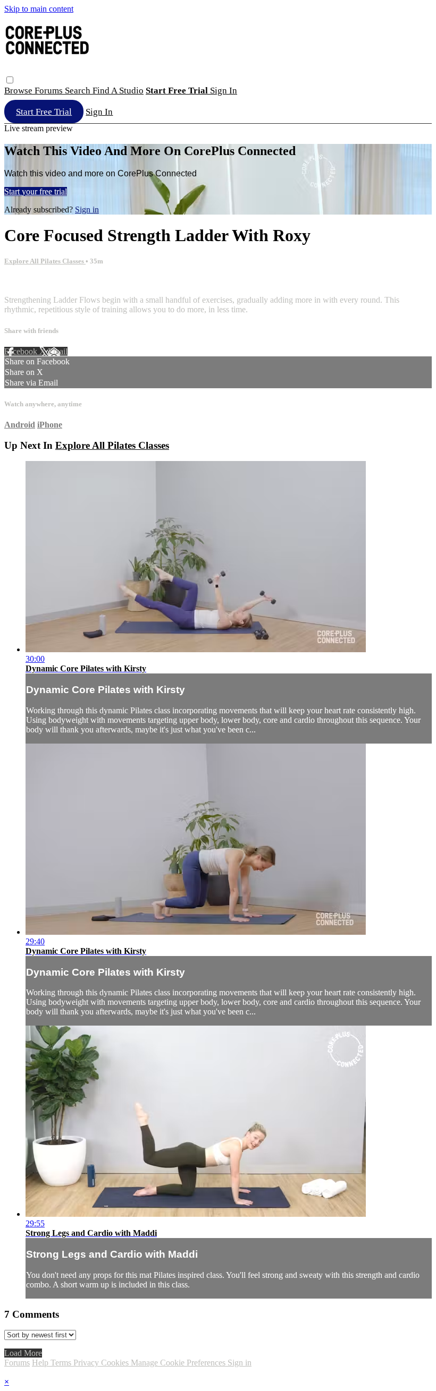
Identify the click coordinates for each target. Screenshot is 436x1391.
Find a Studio (118, 91)
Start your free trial (35, 191)
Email (58, 351)
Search (79, 91)
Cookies (116, 1362)
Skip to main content (38, 8)
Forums (50, 91)
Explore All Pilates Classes (45, 261)
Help (41, 1362)
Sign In (99, 112)
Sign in (223, 91)
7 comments (24, 281)
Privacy (87, 1362)
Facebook (21, 351)
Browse (19, 91)
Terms (62, 1362)
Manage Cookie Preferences (179, 1362)
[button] (9, 79)
